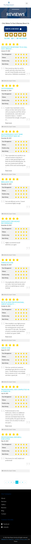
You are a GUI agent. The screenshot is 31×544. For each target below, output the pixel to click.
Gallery (3, 504)
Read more (8, 123)
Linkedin (6, 527)
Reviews (3, 507)
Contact (3, 514)
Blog (2, 510)
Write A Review (12, 29)
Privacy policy (24, 539)
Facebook (6, 524)
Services (3, 501)
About (3, 498)
